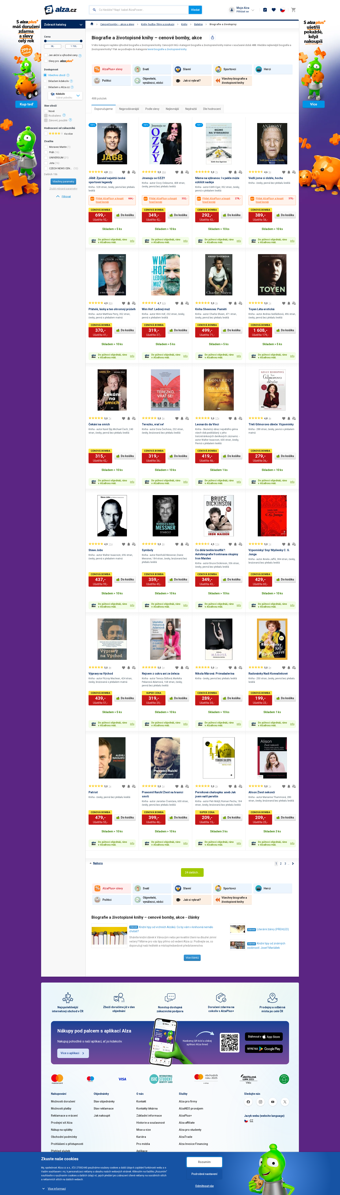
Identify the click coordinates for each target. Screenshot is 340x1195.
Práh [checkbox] (51, 152)
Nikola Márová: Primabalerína (214, 673)
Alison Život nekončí (262, 792)
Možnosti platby (61, 1108)
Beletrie (198, 24)
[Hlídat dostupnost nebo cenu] (129, 172)
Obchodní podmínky (64, 1136)
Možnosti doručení (63, 1101)
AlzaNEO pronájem (191, 1108)
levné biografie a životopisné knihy (167, 49)
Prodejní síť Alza (61, 1122)
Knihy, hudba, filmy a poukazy (157, 24)
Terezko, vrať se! (153, 424)
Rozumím (204, 1162)
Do (81, 41)
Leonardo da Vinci (207, 424)
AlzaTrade (185, 1136)
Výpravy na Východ (101, 673)
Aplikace (141, 1151)
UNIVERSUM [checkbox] (56, 157)
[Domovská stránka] (92, 24)
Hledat (195, 9)
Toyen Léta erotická (261, 309)
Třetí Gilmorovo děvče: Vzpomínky (271, 424)
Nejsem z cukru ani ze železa (160, 673)
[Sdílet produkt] (212, 37)
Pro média (143, 1143)
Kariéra (141, 1136)
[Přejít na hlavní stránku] (60, 10)
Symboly (147, 550)
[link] (63, 197)
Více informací (57, 1188)
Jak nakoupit (102, 1115)
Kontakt (141, 1101)
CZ (251, 1120)
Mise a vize (143, 1129)
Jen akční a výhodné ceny (63, 55)
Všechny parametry (63, 181)
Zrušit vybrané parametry (63, 188)
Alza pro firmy (188, 1101)
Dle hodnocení (212, 108)
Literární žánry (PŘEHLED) (273, 929)
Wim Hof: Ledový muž (156, 309)
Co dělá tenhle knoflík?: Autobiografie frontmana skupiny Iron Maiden (216, 554)
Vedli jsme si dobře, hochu (266, 178)
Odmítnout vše (204, 1186)
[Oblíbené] (273, 9)
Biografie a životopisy (223, 24)
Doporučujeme (103, 108)
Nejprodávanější (129, 108)
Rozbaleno (55, 115)
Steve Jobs (96, 550)
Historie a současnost (150, 1122)
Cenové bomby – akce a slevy (117, 24)
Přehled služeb (60, 1151)
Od (45, 41)
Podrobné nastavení (204, 1174)
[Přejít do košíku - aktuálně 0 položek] (293, 9)
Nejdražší (191, 108)
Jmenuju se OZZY (153, 178)
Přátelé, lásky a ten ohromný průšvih (112, 309)
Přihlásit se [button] (243, 11)
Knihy (184, 24)
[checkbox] (63, 55)
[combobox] (139, 10)
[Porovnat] (134, 172)
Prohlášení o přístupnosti (67, 1143)
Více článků (192, 957)
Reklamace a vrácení (64, 1115)
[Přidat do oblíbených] (124, 172)
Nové (52, 111)
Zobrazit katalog (55, 24)
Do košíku (127, 215)
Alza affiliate (187, 1122)
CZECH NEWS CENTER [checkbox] (61, 168)
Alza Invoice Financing (193, 1143)
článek (133, 927)
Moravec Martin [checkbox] (58, 146)
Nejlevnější (172, 108)
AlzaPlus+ (185, 1115)
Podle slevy (152, 108)
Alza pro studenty (190, 1129)
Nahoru (98, 863)
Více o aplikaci (70, 1053)
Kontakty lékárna (147, 1108)
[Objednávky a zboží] (265, 9)
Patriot (93, 792)
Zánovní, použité (58, 120)
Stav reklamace (104, 1108)
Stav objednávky (104, 1101)
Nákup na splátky (61, 1129)
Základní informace (149, 1115)
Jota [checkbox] (51, 163)
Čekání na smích (99, 424)
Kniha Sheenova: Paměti (211, 309)
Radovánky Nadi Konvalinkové (268, 673)
